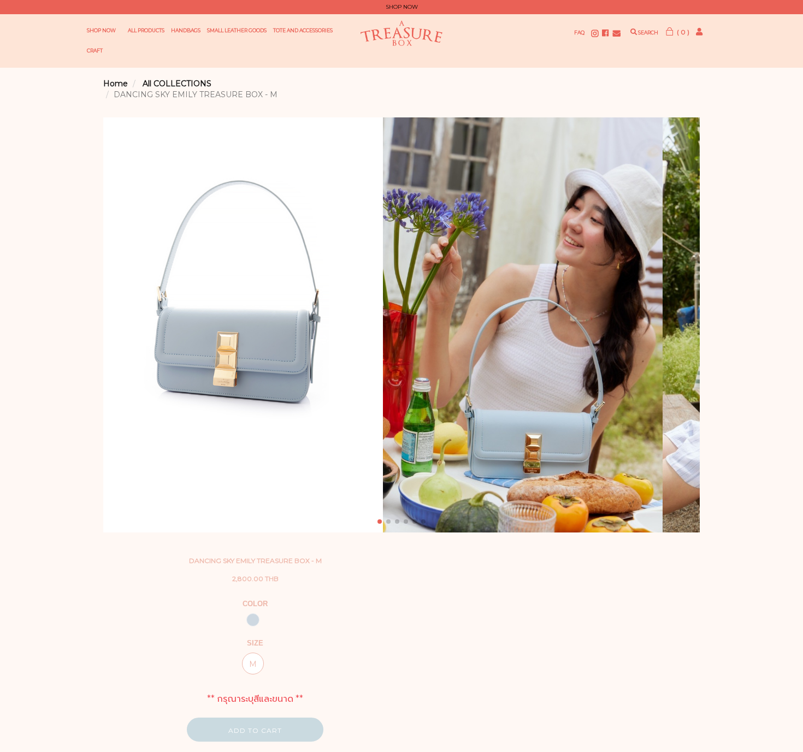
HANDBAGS (185, 30)
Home (115, 83)
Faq (579, 32)
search (647, 32)
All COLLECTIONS (177, 83)
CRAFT (95, 51)
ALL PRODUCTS (146, 30)
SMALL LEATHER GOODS (237, 30)
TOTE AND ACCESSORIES (303, 30)
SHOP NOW (101, 30)
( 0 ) (682, 32)
